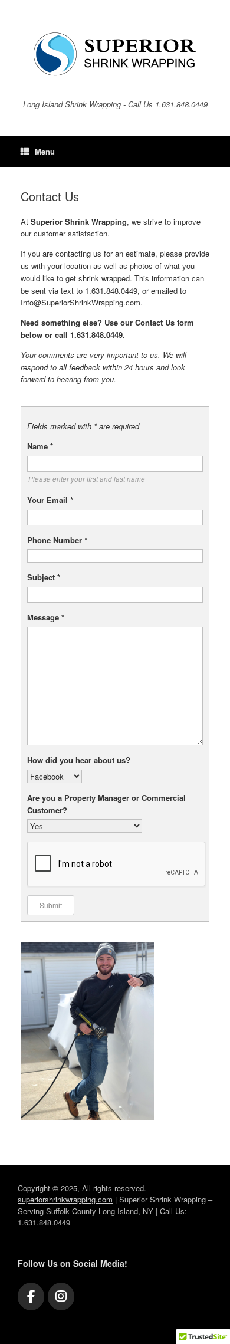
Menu (45, 151)
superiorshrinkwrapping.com (65, 1199)
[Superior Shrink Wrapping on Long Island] (115, 54)
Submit (51, 905)
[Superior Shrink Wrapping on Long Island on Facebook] (31, 1296)
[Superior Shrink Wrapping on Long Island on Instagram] (61, 1296)
